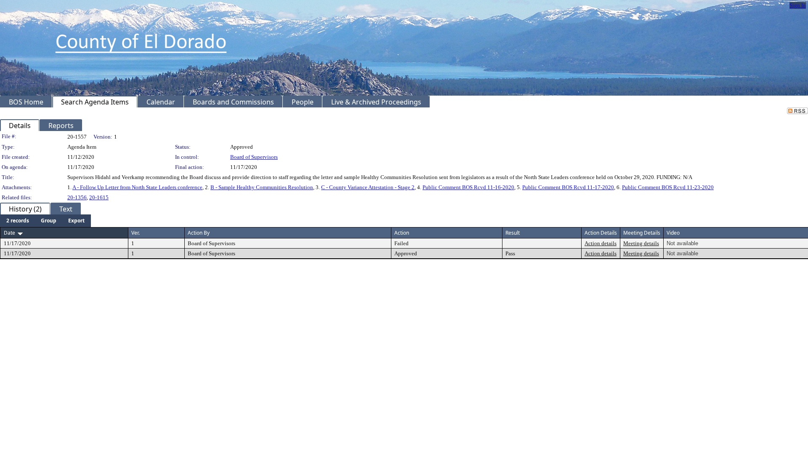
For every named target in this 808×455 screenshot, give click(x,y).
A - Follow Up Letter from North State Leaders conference (137, 187)
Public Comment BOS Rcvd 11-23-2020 (668, 187)
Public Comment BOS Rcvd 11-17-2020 (568, 187)
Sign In (797, 5)
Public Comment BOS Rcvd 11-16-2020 (468, 187)
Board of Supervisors (254, 157)
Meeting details (641, 243)
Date (9, 232)
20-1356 (77, 197)
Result (512, 232)
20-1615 (99, 197)
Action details (601, 243)
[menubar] (45, 220)
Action (401, 232)
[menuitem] (17, 221)
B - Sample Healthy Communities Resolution (261, 187)
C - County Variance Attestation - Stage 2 (368, 187)
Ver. (135, 232)
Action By (199, 232)
